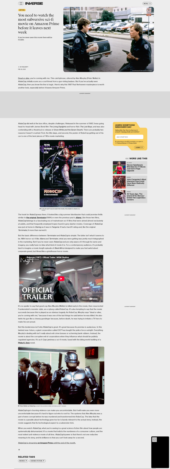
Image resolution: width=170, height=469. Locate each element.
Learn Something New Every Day (125, 126)
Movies (22, 461)
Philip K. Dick (24, 343)
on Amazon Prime (45, 443)
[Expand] (153, 438)
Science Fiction (36, 461)
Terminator (41, 217)
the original (31, 217)
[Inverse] (34, 3)
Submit (138, 147)
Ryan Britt (25, 67)
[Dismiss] (166, 438)
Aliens (78, 217)
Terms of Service (121, 143)
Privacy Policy (133, 143)
